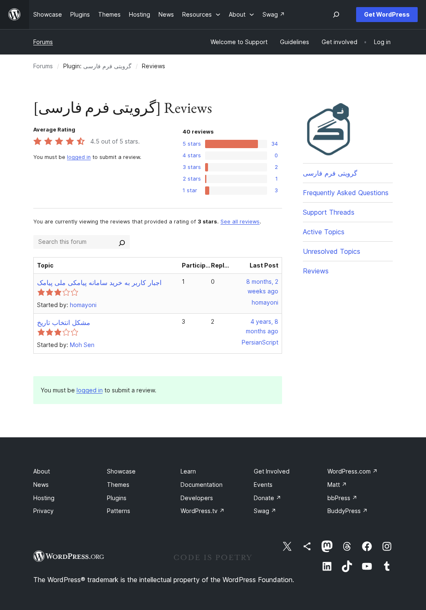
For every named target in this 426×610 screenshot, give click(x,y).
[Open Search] (336, 14)
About (41, 471)
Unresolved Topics (331, 251)
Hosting (43, 497)
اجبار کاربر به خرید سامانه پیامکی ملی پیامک (99, 282)
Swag (265, 510)
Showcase (121, 471)
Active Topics (323, 232)
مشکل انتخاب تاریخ (63, 322)
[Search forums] (122, 241)
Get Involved (272, 471)
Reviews (316, 271)
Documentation (202, 484)
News (41, 484)
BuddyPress (347, 510)
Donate (267, 497)
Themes (118, 484)
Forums (43, 41)
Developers (197, 497)
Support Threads (328, 212)
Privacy (43, 510)
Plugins (116, 497)
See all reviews (240, 221)
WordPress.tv (203, 510)
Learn (188, 471)
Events (263, 484)
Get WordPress (387, 14)
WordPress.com (352, 471)
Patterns (118, 510)
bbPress (342, 497)
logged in (79, 157)
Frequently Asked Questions (346, 192)
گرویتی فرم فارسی (107, 65)
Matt (337, 484)
